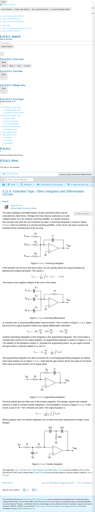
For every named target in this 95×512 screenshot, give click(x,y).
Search (6, 180)
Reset (4, 62)
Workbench (28, 185)
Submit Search (7, 46)
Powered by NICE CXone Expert (35, 499)
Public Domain (40, 472)
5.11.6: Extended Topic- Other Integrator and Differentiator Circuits (39, 470)
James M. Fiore (16, 205)
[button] (8, 140)
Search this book (6, 39)
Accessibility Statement (69, 506)
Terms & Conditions (53, 506)
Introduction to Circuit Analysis (51, 185)
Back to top (6, 483)
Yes (27, 490)
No (36, 490)
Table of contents (83, 214)
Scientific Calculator (12, 124)
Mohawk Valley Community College (23, 208)
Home (13, 185)
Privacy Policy (40, 506)
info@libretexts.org (28, 508)
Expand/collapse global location (91, 184)
